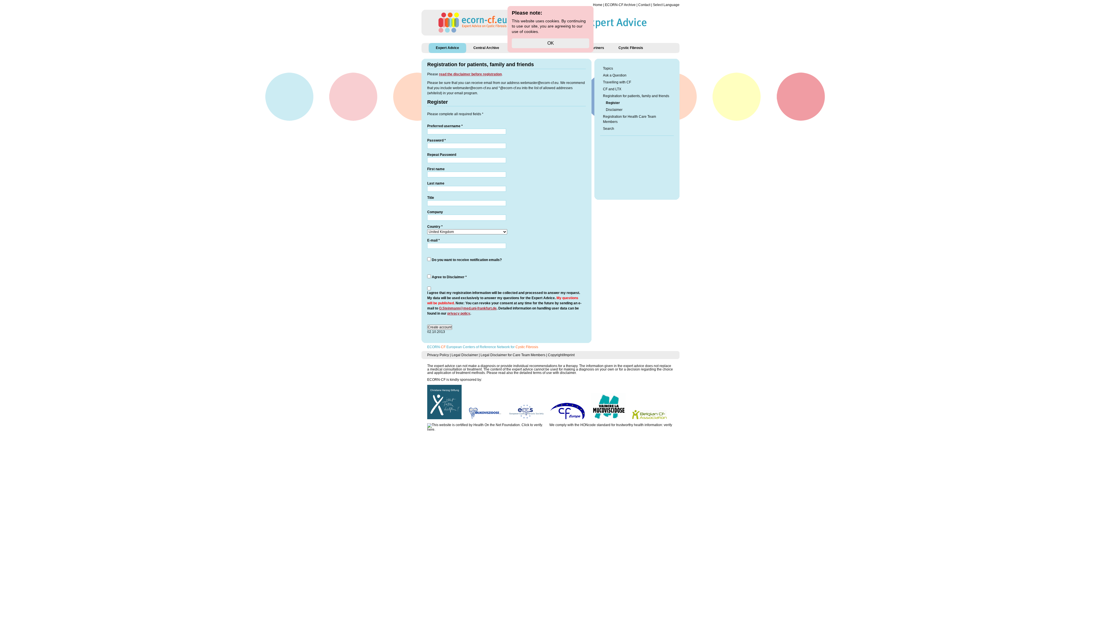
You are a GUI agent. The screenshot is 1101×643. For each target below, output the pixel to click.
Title (430, 198)
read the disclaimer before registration (470, 74)
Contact (644, 5)
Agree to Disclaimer (449, 277)
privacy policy (458, 313)
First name (436, 169)
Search (608, 129)
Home (597, 5)
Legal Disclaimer (465, 355)
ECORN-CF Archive (620, 5)
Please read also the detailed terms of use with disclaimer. (532, 373)
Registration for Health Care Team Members (629, 119)
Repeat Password (441, 155)
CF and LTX (612, 89)
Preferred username (445, 126)
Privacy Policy (438, 355)
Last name (435, 183)
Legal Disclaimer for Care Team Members (513, 355)
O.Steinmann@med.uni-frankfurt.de (468, 308)
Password (436, 140)
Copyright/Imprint (561, 355)
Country (435, 227)
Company (435, 212)
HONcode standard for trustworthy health (612, 425)
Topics (608, 68)
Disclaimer (614, 110)
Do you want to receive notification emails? (467, 260)
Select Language (666, 5)
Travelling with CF (617, 82)
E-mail (433, 240)
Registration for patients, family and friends (636, 96)
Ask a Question (614, 75)
